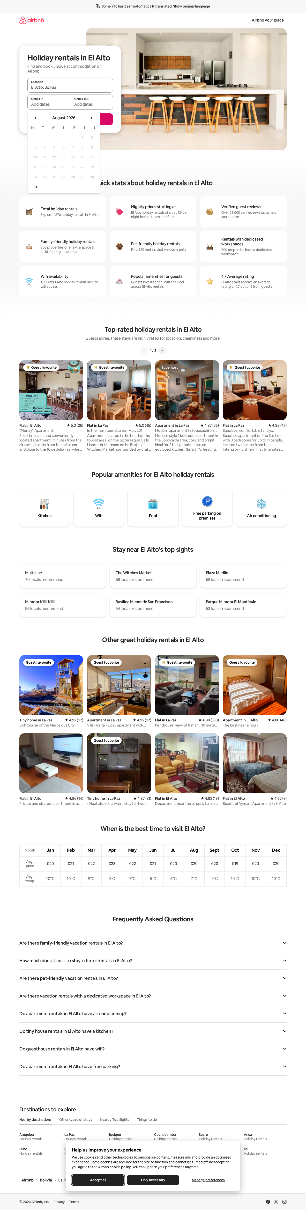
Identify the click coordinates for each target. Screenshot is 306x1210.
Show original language (191, 6)
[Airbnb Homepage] (31, 20)
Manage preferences (208, 1180)
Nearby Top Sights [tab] (114, 1119)
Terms (74, 1202)
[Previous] (144, 350)
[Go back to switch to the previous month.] (35, 118)
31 (35, 187)
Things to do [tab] (147, 1119)
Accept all (98, 1180)
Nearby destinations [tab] (35, 1119)
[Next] (162, 350)
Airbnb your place (268, 20)
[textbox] (48, 104)
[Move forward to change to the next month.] (91, 118)
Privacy (59, 1202)
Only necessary (153, 1180)
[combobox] (70, 87)
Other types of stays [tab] (75, 1119)
